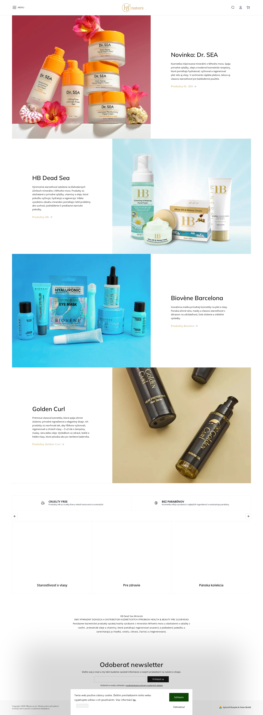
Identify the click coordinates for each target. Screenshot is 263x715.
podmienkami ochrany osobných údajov (144, 685)
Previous (15, 516)
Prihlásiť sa (158, 679)
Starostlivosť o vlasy (52, 585)
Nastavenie (82, 706)
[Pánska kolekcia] (211, 549)
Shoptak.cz (45, 708)
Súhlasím (179, 697)
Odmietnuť (179, 706)
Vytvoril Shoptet (230, 707)
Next (249, 516)
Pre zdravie (131, 585)
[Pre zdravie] (132, 549)
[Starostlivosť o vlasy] (52, 549)
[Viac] (14, 7)
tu (134, 699)
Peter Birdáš (245, 707)
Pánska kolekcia (211, 585)
